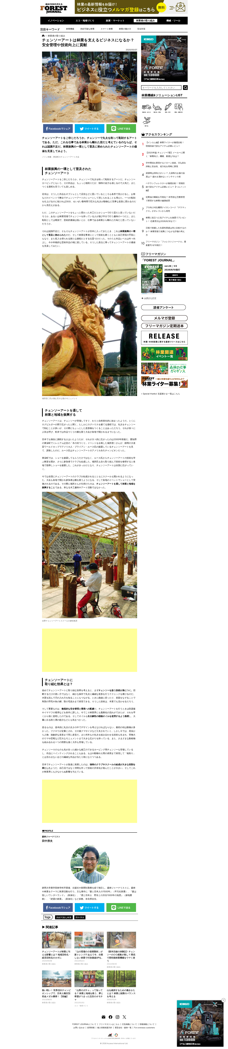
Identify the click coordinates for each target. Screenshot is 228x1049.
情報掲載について (147, 1024)
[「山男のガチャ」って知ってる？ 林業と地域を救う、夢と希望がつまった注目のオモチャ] (89, 978)
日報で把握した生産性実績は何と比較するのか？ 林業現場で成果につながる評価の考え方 (166, 231)
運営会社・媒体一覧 (123, 1027)
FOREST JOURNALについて (84, 1024)
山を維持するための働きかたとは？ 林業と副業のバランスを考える (121, 993)
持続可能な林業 (87, 29)
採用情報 (91, 1027)
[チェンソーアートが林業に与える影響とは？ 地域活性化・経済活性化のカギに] (56, 940)
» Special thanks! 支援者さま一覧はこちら (160, 394)
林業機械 (70, 29)
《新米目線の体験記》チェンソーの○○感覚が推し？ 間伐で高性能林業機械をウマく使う (121, 956)
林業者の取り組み (145, 20)
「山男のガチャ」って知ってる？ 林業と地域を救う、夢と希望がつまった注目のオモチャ (88, 995)
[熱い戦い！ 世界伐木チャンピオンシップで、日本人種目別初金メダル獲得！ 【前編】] (56, 978)
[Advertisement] (89, 650)
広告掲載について (129, 1024)
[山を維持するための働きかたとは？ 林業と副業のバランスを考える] (121, 978)
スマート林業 (107, 29)
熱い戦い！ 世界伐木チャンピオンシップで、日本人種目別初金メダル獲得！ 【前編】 (56, 993)
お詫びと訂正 (150, 298)
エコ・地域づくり (85, 20)
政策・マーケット (115, 20)
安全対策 (141, 29)
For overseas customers (144, 1027)
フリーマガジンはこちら (109, 1024)
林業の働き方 (125, 29)
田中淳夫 (80, 917)
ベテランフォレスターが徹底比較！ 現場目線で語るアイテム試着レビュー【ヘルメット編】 (166, 187)
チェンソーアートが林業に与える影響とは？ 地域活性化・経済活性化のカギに (56, 954)
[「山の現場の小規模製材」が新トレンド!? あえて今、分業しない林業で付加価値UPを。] (89, 940)
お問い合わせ (79, 1027)
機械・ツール (173, 20)
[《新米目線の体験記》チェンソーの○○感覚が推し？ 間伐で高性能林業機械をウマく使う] (121, 940)
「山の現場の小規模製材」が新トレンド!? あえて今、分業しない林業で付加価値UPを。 (88, 954)
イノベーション (56, 20)
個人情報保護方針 (104, 1027)
